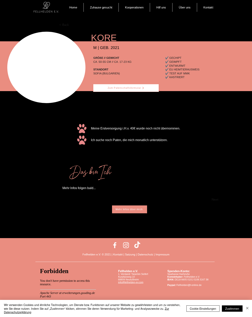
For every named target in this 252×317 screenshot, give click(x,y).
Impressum (163, 254)
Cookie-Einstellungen (203, 309)
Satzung (130, 254)
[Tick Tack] (137, 245)
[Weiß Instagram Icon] (126, 245)
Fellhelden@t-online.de (189, 285)
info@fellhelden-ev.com (130, 282)
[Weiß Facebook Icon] (115, 245)
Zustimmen (232, 309)
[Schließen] (247, 308)
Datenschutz (145, 254)
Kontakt (118, 254)
